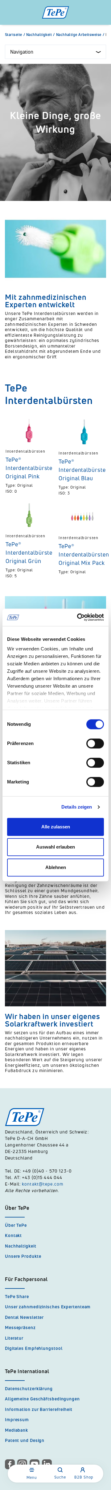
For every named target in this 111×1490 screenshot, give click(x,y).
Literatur (14, 1338)
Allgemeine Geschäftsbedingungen (42, 1399)
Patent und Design (24, 1440)
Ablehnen (55, 867)
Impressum (17, 1419)
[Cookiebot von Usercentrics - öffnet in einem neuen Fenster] (78, 617)
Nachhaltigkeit (40, 34)
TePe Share (17, 1296)
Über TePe (16, 1225)
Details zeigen (76, 806)
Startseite (15, 34)
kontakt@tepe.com (42, 1184)
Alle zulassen (55, 826)
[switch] (95, 743)
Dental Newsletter (24, 1317)
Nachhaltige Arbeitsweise (80, 34)
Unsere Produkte (23, 1256)
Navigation (21, 51)
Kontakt (13, 1235)
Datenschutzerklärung (29, 1388)
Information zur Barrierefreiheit (38, 1409)
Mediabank (16, 1430)
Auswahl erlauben (55, 846)
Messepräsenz (20, 1327)
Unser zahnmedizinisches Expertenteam (48, 1307)
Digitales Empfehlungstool (34, 1348)
